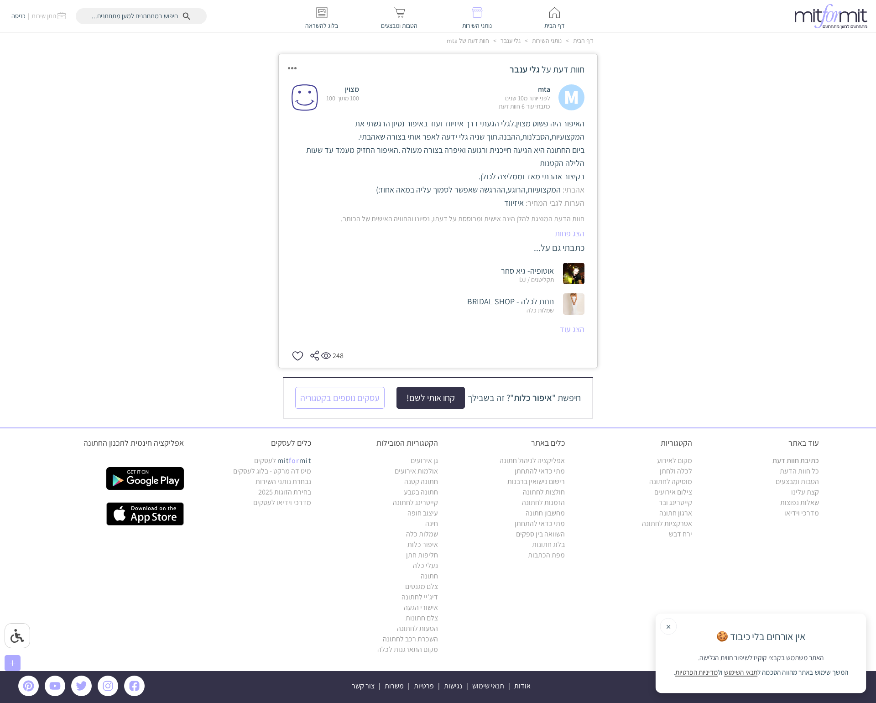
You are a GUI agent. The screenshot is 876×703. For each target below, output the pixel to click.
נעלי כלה (425, 565)
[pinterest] (30, 693)
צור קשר (363, 686)
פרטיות (424, 686)
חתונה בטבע (421, 492)
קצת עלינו (805, 492)
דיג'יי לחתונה (420, 597)
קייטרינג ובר (675, 502)
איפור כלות (422, 544)
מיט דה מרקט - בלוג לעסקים (272, 471)
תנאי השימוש (740, 672)
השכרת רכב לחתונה (410, 639)
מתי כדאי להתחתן (540, 471)
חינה (431, 523)
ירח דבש (680, 534)
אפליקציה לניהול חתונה (532, 460)
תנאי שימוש (488, 686)
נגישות (453, 686)
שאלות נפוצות (799, 502)
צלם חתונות (422, 618)
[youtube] (56, 693)
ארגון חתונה (675, 513)
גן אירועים (424, 460)
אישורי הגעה (421, 607)
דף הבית (582, 40)
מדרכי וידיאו (801, 513)
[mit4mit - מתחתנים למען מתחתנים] (833, 16)
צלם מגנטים (421, 586)
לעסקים (282, 460)
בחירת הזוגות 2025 (284, 492)
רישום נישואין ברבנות (536, 481)
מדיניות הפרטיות (696, 672)
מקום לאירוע (674, 460)
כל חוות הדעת (799, 471)
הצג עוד (572, 329)
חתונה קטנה (421, 481)
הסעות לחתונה (417, 628)
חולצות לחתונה (544, 492)
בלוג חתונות (548, 544)
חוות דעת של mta (468, 40)
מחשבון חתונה (545, 513)
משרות (394, 686)
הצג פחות (569, 233)
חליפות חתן (422, 555)
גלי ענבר (510, 40)
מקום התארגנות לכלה (407, 649)
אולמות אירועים (416, 471)
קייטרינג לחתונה (415, 502)
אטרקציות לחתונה (667, 523)
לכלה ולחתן (676, 471)
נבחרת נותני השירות (283, 481)
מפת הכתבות (546, 555)
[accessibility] (17, 635)
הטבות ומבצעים (797, 481)
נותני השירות (546, 40)
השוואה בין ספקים (540, 534)
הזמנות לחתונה (543, 502)
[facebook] (136, 693)
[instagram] (109, 693)
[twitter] (83, 693)
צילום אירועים (673, 492)
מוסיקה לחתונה (670, 481)
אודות (522, 686)
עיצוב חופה (422, 513)
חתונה (429, 576)
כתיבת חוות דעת (795, 460)
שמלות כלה (422, 534)
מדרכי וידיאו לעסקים (282, 502)
